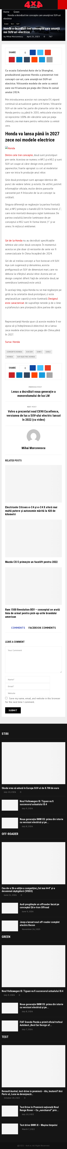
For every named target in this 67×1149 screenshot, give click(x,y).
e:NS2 (48, 352)
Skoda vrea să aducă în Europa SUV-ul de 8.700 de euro (30, 788)
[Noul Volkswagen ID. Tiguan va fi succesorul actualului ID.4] (10, 805)
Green (6, 24)
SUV (17, 24)
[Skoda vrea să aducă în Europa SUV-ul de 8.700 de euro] (33, 763)
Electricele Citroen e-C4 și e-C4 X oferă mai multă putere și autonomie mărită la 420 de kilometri (31, 511)
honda (10, 357)
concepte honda (14, 352)
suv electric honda (26, 357)
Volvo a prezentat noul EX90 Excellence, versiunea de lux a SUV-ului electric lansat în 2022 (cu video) (34, 415)
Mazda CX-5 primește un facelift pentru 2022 (31, 562)
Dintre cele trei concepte (19, 155)
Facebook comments (42, 627)
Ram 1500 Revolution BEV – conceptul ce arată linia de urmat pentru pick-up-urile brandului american (32, 613)
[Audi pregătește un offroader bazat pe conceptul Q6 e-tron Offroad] (10, 908)
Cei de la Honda (13, 240)
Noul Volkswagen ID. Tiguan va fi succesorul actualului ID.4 (32, 991)
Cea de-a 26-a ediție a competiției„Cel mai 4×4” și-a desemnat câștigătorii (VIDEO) (28, 890)
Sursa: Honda (12, 341)
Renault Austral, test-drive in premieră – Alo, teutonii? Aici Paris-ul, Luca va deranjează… (32, 1093)
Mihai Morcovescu (14, 36)
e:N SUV (29, 352)
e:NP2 (39, 352)
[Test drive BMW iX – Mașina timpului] (10, 1129)
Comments (18, 627)
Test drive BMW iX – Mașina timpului (38, 1125)
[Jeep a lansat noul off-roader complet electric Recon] (10, 926)
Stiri (12, 24)
